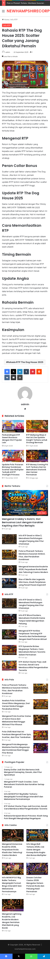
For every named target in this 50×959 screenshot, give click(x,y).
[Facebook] (7, 371)
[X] (13, 371)
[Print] (20, 377)
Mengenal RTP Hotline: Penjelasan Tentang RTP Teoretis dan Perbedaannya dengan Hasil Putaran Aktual (33, 634)
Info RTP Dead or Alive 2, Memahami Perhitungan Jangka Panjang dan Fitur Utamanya (31, 539)
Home (6, 19)
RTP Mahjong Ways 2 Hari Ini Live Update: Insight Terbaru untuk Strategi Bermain (36, 439)
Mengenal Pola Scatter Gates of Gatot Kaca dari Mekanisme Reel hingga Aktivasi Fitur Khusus (16, 720)
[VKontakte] (7, 377)
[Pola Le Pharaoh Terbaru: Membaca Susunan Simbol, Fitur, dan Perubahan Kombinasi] (9, 555)
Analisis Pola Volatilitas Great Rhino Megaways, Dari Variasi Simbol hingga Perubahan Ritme (16, 704)
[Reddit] (39, 371)
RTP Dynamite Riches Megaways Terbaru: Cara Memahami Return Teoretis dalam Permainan (32, 650)
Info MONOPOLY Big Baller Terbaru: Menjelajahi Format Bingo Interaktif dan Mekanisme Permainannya (12, 884)
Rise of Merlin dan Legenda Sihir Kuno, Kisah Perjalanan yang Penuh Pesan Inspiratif (32, 582)
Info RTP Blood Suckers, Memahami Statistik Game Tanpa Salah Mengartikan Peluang (32, 619)
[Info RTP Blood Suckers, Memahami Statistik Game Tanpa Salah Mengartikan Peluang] (9, 619)
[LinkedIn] (20, 371)
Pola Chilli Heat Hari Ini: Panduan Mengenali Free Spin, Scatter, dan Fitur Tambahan (16, 734)
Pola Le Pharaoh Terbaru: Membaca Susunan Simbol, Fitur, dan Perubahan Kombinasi (32, 555)
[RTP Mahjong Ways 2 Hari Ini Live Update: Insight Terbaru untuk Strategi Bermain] (37, 426)
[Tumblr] (26, 371)
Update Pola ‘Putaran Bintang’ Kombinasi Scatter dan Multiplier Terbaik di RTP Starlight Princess (13, 469)
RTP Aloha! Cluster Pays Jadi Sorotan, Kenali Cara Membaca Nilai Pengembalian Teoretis (33, 666)
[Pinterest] (32, 371)
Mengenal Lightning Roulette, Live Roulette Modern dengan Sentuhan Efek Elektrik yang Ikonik (11, 921)
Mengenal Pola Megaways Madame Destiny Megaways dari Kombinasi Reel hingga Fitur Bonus (16, 748)
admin (7, 52)
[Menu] (3, 12)
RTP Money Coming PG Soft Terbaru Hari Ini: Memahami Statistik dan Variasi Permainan (37, 469)
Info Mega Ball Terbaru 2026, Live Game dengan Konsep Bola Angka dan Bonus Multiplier (36, 850)
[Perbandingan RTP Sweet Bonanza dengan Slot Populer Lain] (13, 426)
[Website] (25, 408)
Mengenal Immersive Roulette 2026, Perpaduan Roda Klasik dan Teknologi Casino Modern (33, 569)
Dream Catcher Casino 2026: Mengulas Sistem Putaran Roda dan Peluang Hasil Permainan (35, 884)
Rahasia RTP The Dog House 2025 (25, 362)
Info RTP (14, 19)
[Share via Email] (13, 377)
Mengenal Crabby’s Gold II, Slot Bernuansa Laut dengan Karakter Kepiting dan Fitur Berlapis (22, 522)
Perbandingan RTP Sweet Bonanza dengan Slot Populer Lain (12, 439)
